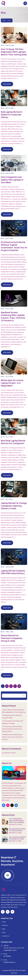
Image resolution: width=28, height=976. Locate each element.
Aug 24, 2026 (10, 45)
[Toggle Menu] (25, 3)
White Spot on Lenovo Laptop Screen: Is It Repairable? (12, 383)
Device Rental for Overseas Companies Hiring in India (11, 638)
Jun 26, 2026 (10, 567)
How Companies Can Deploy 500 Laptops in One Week (12, 180)
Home (4, 20)
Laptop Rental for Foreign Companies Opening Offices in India (14, 506)
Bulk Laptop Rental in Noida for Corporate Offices (11, 114)
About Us (5, 925)
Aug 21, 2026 (10, 108)
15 (19, 686)
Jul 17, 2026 (9, 437)
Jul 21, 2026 (9, 376)
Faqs (3, 932)
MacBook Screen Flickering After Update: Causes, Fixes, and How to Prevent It (13, 316)
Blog (2, 45)
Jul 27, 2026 (9, 309)
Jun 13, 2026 (9, 632)
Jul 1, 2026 (9, 499)
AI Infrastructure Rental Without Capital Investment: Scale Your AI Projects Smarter (14, 246)
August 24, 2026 (16, 824)
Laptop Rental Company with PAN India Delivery (13, 572)
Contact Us (5, 936)
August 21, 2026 (16, 833)
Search (24, 696)
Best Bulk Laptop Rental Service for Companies (13, 442)
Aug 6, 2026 (9, 238)
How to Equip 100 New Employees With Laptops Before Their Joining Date (14, 52)
